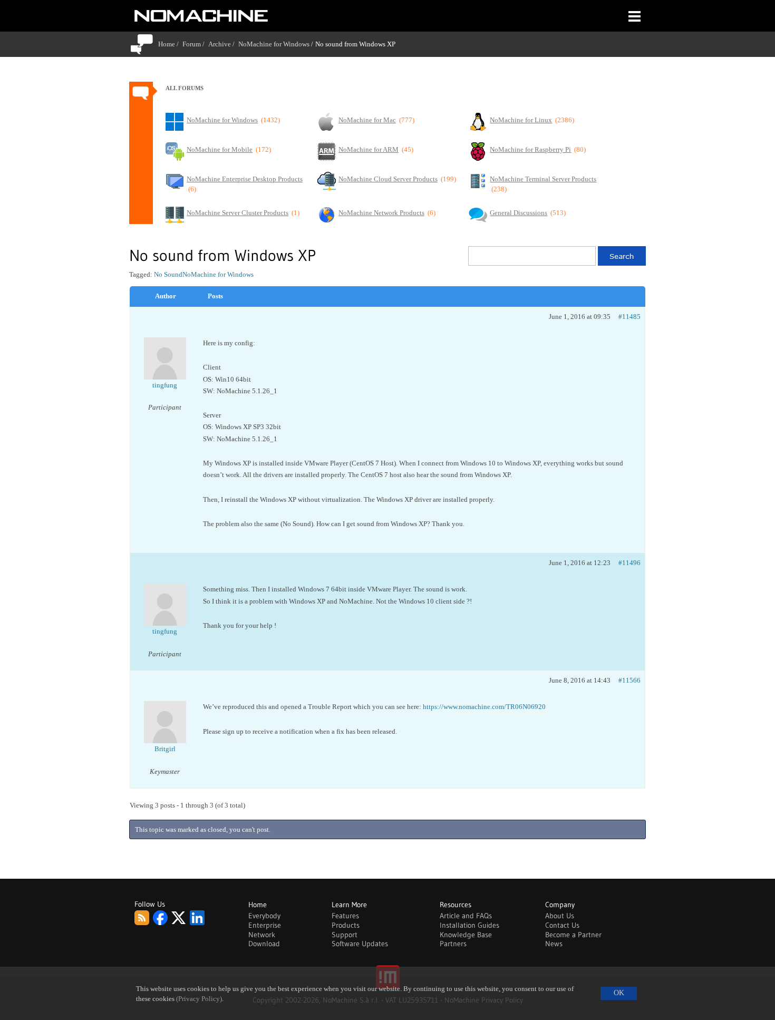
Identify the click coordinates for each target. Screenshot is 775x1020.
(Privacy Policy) (199, 999)
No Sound (168, 274)
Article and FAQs (466, 915)
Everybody (264, 915)
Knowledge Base (466, 934)
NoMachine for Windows (273, 44)
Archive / (223, 44)
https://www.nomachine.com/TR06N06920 (484, 707)
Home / (170, 44)
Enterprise (264, 925)
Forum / (195, 44)
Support (344, 934)
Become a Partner (573, 934)
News (554, 943)
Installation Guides (469, 925)
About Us (559, 915)
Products (346, 925)
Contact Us (562, 925)
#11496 (629, 563)
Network (261, 934)
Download (264, 943)
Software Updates (360, 943)
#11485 (629, 316)
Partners (453, 943)
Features (345, 915)
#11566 (629, 680)
